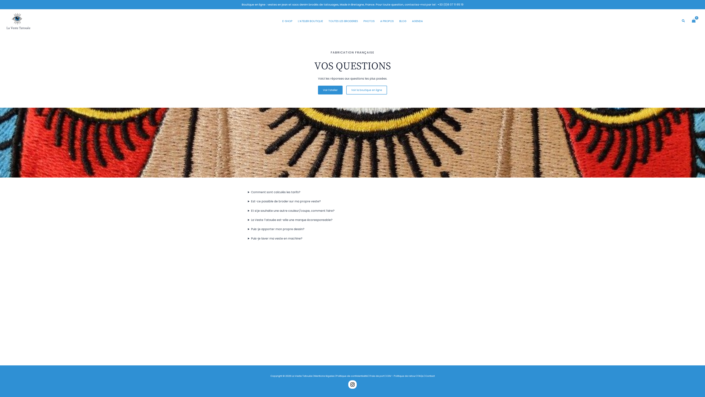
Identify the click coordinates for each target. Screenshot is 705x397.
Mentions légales (324, 376)
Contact (430, 376)
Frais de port (377, 376)
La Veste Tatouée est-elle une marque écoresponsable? (291, 220)
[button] (683, 21)
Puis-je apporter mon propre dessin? (277, 229)
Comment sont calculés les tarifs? (275, 192)
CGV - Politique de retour (401, 376)
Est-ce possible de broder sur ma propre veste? (286, 201)
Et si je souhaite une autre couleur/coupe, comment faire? (293, 211)
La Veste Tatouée (18, 28)
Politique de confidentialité (352, 376)
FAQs (420, 376)
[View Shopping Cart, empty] (694, 21)
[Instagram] (352, 384)
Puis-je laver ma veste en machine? (276, 238)
